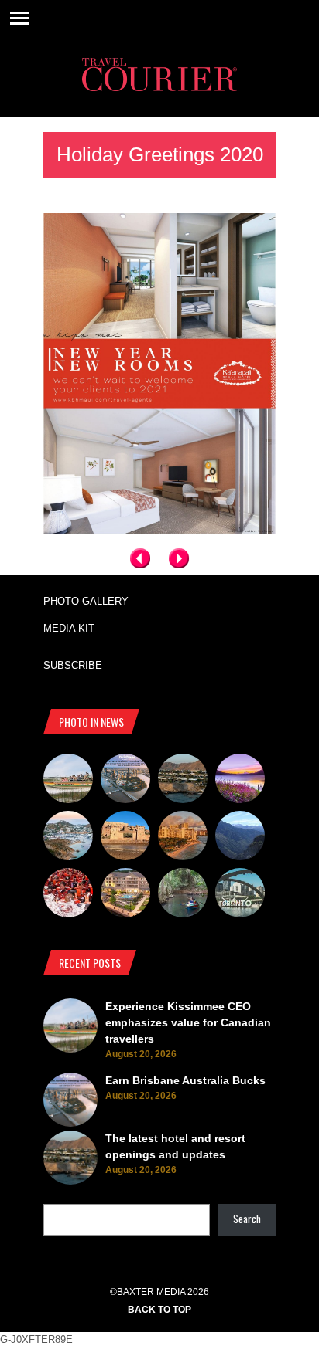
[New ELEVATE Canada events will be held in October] (240, 895)
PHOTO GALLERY (86, 601)
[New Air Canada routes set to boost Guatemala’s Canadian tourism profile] (240, 781)
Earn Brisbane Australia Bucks (185, 1080)
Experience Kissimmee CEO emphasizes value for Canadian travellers (188, 1022)
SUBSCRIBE (72, 665)
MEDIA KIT (68, 628)
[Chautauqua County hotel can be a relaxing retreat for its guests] (125, 895)
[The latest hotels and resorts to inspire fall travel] (183, 838)
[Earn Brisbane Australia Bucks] (125, 781)
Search (247, 1218)
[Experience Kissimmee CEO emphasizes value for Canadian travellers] (68, 781)
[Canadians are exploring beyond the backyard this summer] (183, 895)
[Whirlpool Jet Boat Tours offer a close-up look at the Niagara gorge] (68, 895)
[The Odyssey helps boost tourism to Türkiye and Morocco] (125, 838)
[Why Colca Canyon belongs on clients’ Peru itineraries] (240, 838)
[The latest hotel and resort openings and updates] (183, 781)
